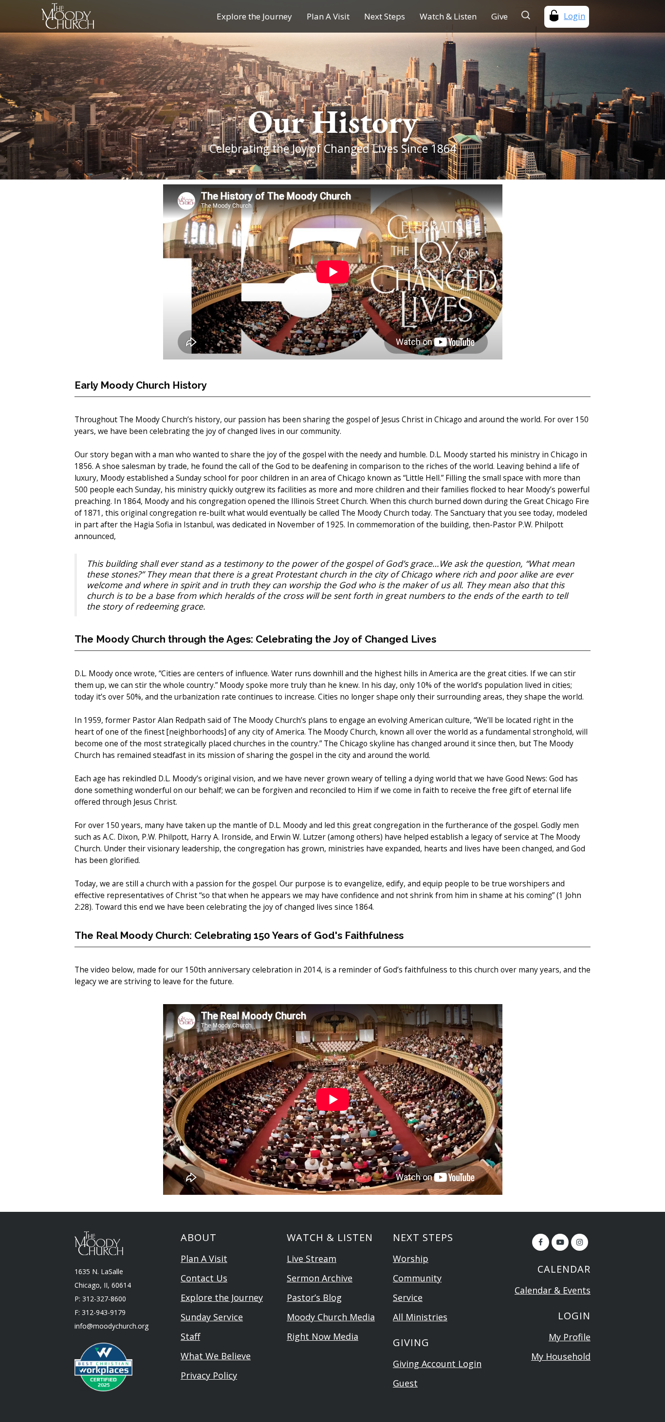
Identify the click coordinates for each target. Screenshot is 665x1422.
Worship (410, 1258)
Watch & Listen (448, 16)
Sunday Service (212, 1317)
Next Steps (384, 16)
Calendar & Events (553, 1290)
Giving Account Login (437, 1363)
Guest (405, 1383)
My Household (561, 1356)
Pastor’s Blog (314, 1297)
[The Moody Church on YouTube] (560, 1242)
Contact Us (204, 1278)
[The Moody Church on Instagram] (579, 1242)
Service (408, 1297)
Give (499, 16)
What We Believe (216, 1356)
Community (417, 1278)
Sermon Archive (319, 1278)
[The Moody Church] (93, 15)
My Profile (570, 1337)
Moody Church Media (331, 1317)
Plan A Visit (328, 16)
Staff (190, 1336)
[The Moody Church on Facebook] (540, 1242)
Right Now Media (322, 1336)
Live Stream (311, 1258)
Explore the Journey (254, 16)
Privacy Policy (209, 1375)
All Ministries (420, 1317)
